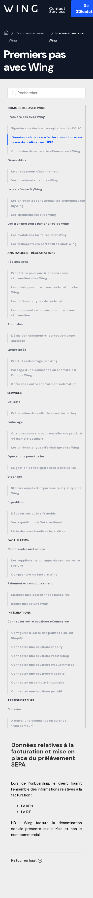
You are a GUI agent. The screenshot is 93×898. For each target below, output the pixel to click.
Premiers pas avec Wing (67, 37)
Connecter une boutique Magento (38, 674)
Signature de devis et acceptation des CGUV (46, 128)
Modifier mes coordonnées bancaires (40, 595)
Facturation (18, 540)
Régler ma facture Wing (29, 604)
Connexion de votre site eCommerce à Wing (45, 151)
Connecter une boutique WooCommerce (43, 665)
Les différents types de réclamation (39, 301)
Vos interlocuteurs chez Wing (34, 180)
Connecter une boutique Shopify (36, 647)
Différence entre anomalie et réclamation (43, 384)
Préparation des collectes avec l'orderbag (44, 413)
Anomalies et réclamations (31, 253)
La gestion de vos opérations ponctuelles (43, 468)
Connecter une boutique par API (36, 691)
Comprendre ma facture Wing (34, 575)
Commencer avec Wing (27, 37)
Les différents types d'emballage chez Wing (45, 447)
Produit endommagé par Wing (34, 361)
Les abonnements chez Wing (33, 215)
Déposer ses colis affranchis (33, 513)
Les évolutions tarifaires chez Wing (39, 235)
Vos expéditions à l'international (36, 522)
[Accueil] (20, 8)
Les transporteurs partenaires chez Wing (43, 244)
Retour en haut (24, 860)
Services (14, 393)
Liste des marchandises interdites (38, 531)
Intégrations (19, 613)
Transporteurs (20, 700)
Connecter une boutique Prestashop (40, 656)
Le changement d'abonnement (35, 171)
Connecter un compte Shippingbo (37, 682)
